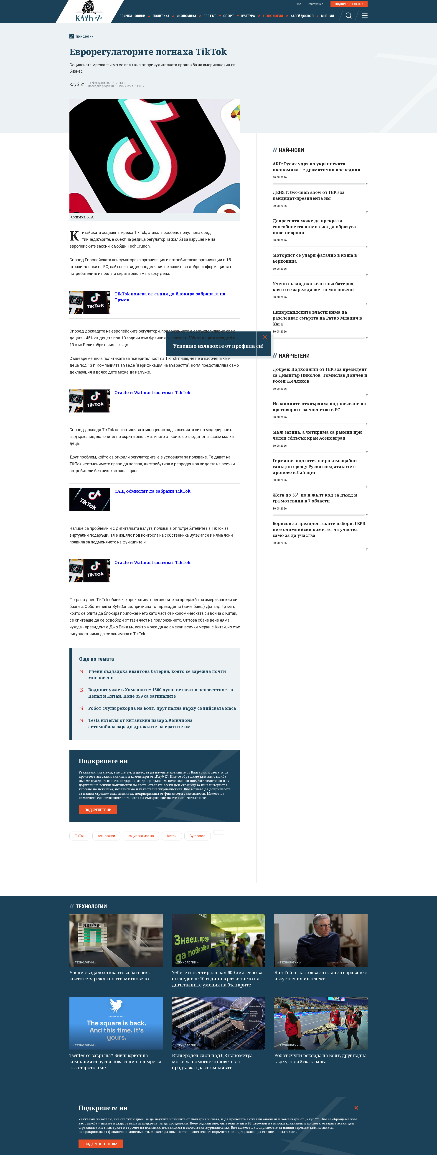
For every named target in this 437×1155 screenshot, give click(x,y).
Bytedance (197, 836)
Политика (161, 16)
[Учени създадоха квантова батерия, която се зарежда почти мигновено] (116, 940)
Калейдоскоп (302, 16)
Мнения (327, 16)
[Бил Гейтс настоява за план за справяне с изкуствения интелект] (321, 940)
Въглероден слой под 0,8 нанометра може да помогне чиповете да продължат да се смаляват (212, 1061)
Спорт (228, 16)
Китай (171, 836)
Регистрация (315, 4)
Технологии (272, 16)
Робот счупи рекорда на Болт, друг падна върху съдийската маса (162, 708)
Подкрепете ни (98, 810)
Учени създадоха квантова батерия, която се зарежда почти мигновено (109, 975)
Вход (298, 4)
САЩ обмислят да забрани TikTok (152, 491)
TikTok (79, 836)
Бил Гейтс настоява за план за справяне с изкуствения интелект (320, 975)
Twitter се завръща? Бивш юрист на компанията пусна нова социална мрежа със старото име (115, 1061)
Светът (209, 16)
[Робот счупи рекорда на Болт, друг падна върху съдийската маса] (321, 1023)
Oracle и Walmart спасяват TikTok (152, 392)
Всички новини (132, 16)
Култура (248, 16)
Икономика (186, 16)
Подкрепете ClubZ (349, 4)
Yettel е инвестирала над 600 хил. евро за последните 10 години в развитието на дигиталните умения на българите (217, 978)
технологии (106, 836)
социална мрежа (141, 836)
